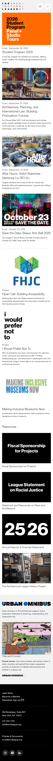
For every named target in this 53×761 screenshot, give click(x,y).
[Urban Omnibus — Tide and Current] (26, 638)
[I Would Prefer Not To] (26, 325)
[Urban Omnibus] (14, 675)
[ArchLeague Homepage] (12, 6)
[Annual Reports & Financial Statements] (26, 529)
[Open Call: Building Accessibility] (26, 271)
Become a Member (11, 696)
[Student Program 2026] (26, 29)
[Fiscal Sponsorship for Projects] (26, 448)
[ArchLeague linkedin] (19, 753)
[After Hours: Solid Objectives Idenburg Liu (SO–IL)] (26, 150)
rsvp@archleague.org (12, 739)
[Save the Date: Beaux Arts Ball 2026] (26, 210)
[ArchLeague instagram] (5, 753)
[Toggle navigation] (40, 6)
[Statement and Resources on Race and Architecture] (26, 487)
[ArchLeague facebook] (12, 753)
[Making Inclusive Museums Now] (26, 386)
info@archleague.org (11, 724)
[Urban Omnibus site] (26, 604)
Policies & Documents (12, 736)
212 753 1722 (8, 721)
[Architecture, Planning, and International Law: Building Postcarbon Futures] (26, 84)
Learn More (7, 693)
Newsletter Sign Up (11, 700)
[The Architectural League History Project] (26, 568)
